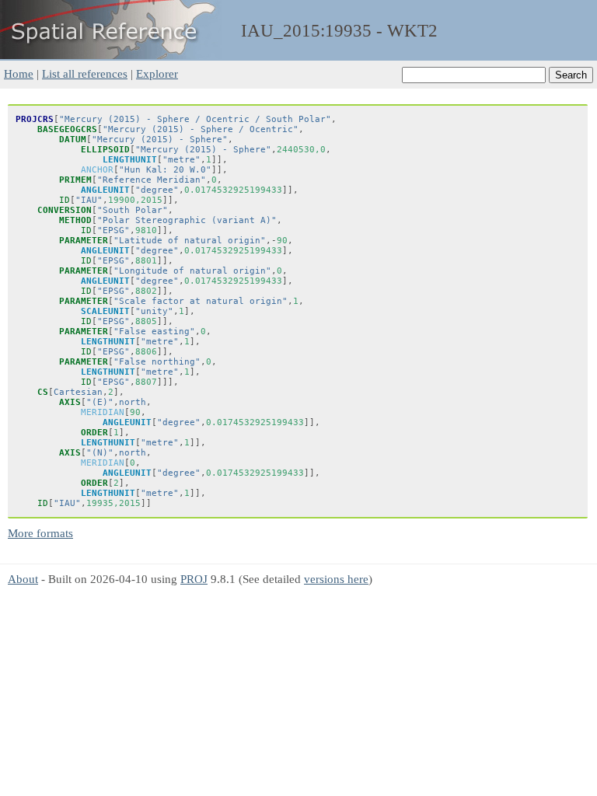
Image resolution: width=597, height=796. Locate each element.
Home (18, 73)
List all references (84, 73)
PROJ (194, 578)
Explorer (157, 73)
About (23, 578)
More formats (40, 532)
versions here (336, 578)
